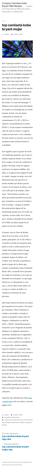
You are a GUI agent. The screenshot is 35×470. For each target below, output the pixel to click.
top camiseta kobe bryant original (13, 422)
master (6, 34)
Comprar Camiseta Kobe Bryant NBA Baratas (14, 4)
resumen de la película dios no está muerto (18, 420)
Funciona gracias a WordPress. (12, 465)
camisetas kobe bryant (11, 417)
